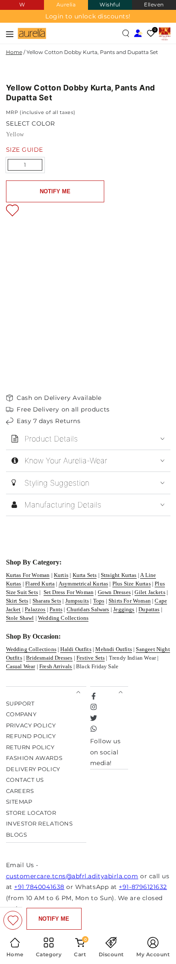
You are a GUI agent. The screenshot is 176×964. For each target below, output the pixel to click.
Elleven (154, 4)
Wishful (110, 4)
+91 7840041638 (39, 886)
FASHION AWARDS (34, 758)
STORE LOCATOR (31, 813)
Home (14, 52)
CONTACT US (25, 780)
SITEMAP (19, 802)
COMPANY (21, 714)
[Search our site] (126, 33)
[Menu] (10, 33)
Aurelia (66, 4)
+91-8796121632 (143, 886)
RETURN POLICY (30, 747)
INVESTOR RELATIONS (39, 823)
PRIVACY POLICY (31, 725)
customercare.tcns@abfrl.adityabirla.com (72, 876)
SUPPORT (20, 703)
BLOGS (16, 835)
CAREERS (20, 791)
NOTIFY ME (55, 191)
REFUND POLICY (31, 736)
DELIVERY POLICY (33, 769)
